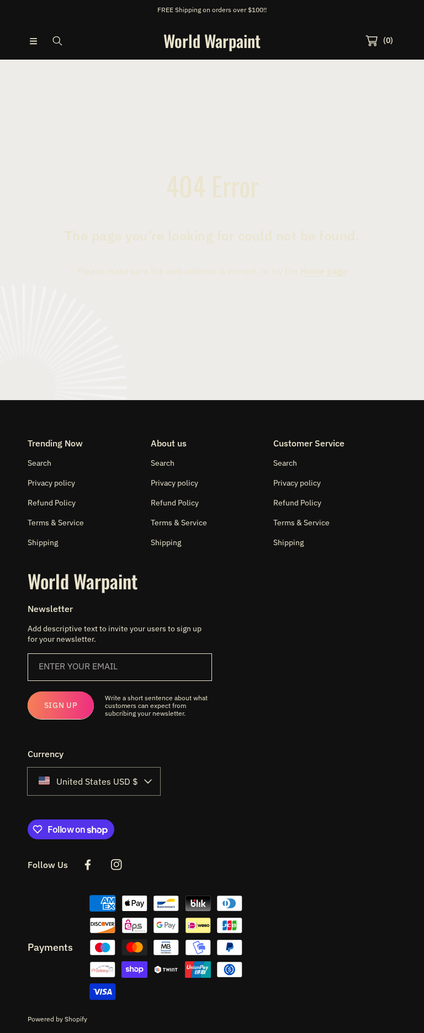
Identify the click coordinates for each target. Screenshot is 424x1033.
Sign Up (61, 705)
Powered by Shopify (57, 1019)
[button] (33, 41)
